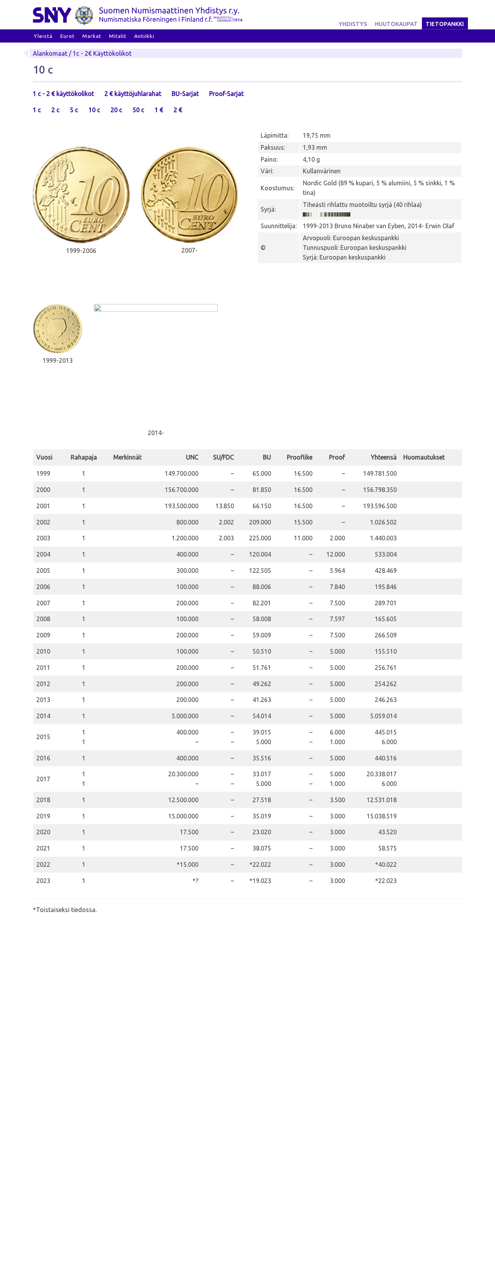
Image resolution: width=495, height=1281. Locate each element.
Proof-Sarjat (226, 93)
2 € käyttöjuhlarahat (132, 93)
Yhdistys (353, 24)
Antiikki (144, 36)
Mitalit (117, 36)
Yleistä (43, 36)
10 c (94, 109)
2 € (178, 109)
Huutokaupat (396, 24)
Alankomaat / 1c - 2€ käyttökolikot (82, 53)
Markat (91, 36)
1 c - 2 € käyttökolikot (63, 93)
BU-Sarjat (185, 93)
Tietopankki (445, 24)
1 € (159, 109)
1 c (37, 109)
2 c (55, 109)
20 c (116, 109)
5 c (74, 109)
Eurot (67, 36)
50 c (138, 109)
